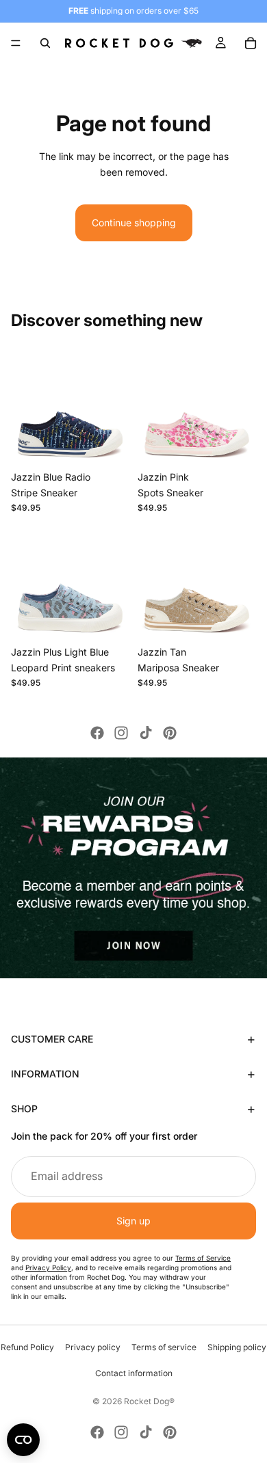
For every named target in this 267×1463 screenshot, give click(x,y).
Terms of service (163, 1347)
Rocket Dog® (149, 1401)
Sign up (133, 1220)
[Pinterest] (170, 733)
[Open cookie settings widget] (23, 1439)
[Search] (45, 43)
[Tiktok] (146, 733)
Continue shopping (134, 222)
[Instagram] (121, 733)
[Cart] (251, 43)
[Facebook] (97, 733)
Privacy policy (92, 1347)
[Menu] (15, 43)
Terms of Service (203, 1258)
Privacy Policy (48, 1267)
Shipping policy (236, 1347)
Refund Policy (27, 1347)
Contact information (134, 1373)
